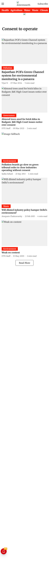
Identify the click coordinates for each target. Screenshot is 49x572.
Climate (44, 10)
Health (5, 10)
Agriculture (16, 10)
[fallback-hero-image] (24, 51)
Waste (35, 10)
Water (27, 10)
